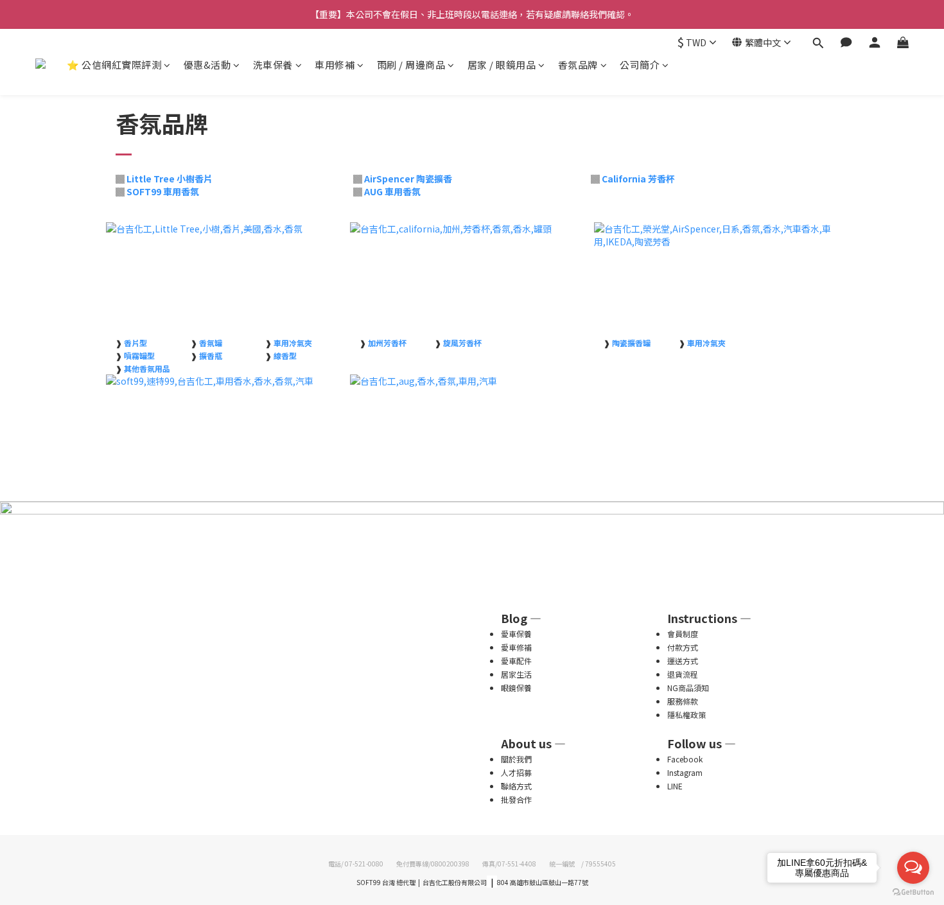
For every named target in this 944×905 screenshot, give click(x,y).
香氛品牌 (578, 64)
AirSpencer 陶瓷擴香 (408, 178)
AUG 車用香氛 (392, 191)
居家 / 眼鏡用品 (502, 64)
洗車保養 (273, 64)
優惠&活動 (207, 64)
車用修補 (334, 64)
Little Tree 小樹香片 (170, 178)
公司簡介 (640, 64)
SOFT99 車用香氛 (163, 191)
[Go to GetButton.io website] (913, 892)
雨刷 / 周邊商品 (411, 64)
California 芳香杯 (638, 178)
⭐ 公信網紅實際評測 (114, 64)
